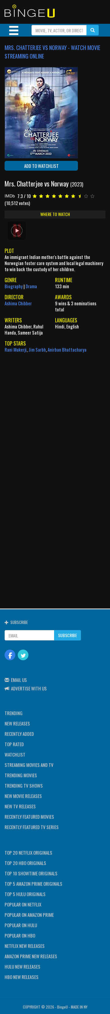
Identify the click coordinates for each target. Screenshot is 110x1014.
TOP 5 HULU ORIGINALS (25, 894)
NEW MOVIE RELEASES (23, 795)
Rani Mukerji (16, 349)
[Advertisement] (55, 412)
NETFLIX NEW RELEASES (25, 945)
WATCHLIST (15, 754)
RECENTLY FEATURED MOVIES (29, 816)
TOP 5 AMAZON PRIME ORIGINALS (33, 883)
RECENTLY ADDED (19, 733)
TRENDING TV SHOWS (24, 785)
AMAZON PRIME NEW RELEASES (31, 956)
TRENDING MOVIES (21, 775)
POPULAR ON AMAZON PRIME (29, 914)
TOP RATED (14, 744)
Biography (14, 286)
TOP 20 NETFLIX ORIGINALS (28, 852)
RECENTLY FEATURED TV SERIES (32, 827)
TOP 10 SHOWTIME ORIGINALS (31, 873)
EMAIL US (19, 679)
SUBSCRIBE (67, 635)
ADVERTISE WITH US (29, 688)
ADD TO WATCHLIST (41, 165)
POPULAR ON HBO (20, 935)
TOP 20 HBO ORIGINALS (25, 863)
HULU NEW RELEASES (22, 966)
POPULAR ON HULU (21, 925)
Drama (31, 286)
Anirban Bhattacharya (67, 349)
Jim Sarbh (37, 349)
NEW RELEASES (17, 723)
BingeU (62, 1006)
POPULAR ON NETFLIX (23, 904)
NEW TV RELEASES (20, 806)
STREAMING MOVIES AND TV (29, 764)
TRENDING (14, 713)
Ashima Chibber (18, 303)
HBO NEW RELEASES (21, 976)
